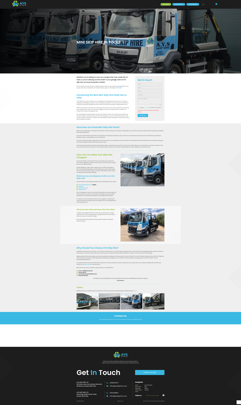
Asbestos (80, 186)
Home (136, 385)
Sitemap (162, 401)
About (136, 391)
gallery (134, 290)
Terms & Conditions (146, 401)
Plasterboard (82, 189)
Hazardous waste (83, 188)
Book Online (138, 386)
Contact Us (120, 315)
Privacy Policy (153, 401)
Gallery (146, 388)
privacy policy (146, 107)
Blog (145, 386)
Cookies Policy (158, 401)
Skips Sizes (137, 388)
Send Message (143, 115)
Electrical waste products (85, 184)
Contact (146, 390)
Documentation (148, 385)
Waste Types (138, 390)
